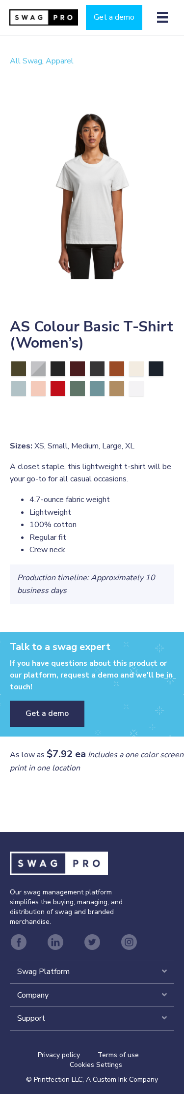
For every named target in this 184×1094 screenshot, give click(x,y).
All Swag (26, 61)
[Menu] (162, 17)
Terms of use (118, 1055)
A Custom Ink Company (122, 1079)
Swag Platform (43, 971)
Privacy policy (68, 1055)
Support (31, 1018)
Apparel (60, 61)
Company (33, 995)
